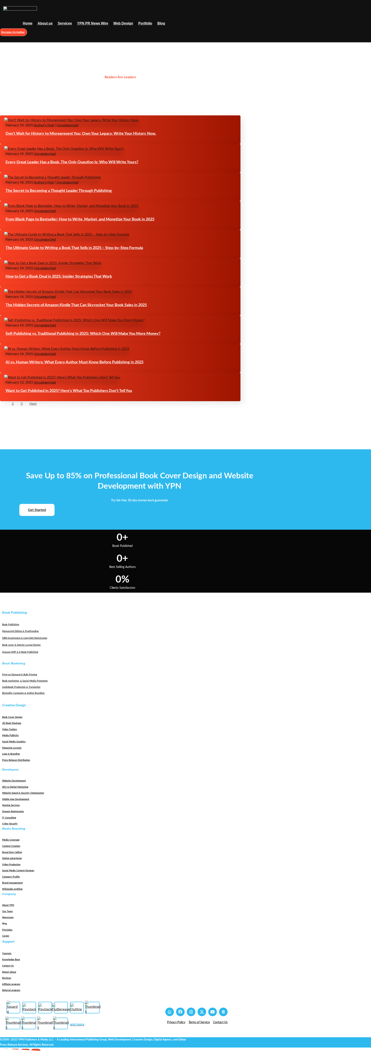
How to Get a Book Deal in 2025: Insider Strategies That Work (59, 276)
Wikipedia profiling (12, 889)
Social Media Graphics (14, 741)
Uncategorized (67, 125)
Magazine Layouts (11, 748)
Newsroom (8, 917)
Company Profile (11, 877)
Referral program (11, 990)
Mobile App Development (15, 799)
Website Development (14, 781)
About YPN (8, 905)
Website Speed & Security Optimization (23, 793)
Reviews (6, 978)
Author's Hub (44, 125)
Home (27, 23)
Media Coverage (11, 840)
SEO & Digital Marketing (15, 787)
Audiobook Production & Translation (21, 687)
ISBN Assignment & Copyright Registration (24, 638)
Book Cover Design (12, 717)
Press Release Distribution (16, 760)
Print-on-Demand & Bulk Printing (19, 674)
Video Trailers (9, 729)
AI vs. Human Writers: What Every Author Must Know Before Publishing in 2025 (74, 362)
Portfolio (145, 23)
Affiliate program (11, 984)
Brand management (12, 883)
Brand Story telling (12, 852)
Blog (161, 23)
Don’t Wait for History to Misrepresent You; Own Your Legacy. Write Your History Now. (81, 134)
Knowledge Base (11, 959)
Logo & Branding (11, 754)
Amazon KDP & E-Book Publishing (20, 652)
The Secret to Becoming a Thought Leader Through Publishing (59, 191)
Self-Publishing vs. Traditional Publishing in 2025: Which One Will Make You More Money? (83, 334)
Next (33, 403)
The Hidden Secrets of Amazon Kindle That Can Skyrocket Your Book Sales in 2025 (76, 305)
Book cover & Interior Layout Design (21, 645)
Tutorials (6, 953)
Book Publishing (10, 624)
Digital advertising (12, 858)
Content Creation (11, 846)
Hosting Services (11, 805)
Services (65, 23)
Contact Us (8, 966)
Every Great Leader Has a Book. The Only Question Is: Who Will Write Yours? (72, 162)
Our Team (7, 911)
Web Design (123, 23)
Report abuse (9, 972)
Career (5, 936)
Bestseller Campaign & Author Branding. (23, 693)
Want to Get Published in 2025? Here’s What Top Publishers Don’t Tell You (69, 391)
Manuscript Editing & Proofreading (20, 631)
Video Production (11, 864)
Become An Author (13, 32)
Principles (7, 930)
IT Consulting (9, 818)
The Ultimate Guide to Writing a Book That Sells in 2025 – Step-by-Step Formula (74, 248)
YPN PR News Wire (92, 23)
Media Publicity (10, 735)
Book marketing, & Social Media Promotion (25, 681)
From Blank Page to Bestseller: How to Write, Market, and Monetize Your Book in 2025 (80, 219)
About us (45, 23)
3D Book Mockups (11, 723)
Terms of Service (199, 1022)
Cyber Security (10, 824)
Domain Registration (13, 811)
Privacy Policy (176, 1022)
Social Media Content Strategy (18, 870)
